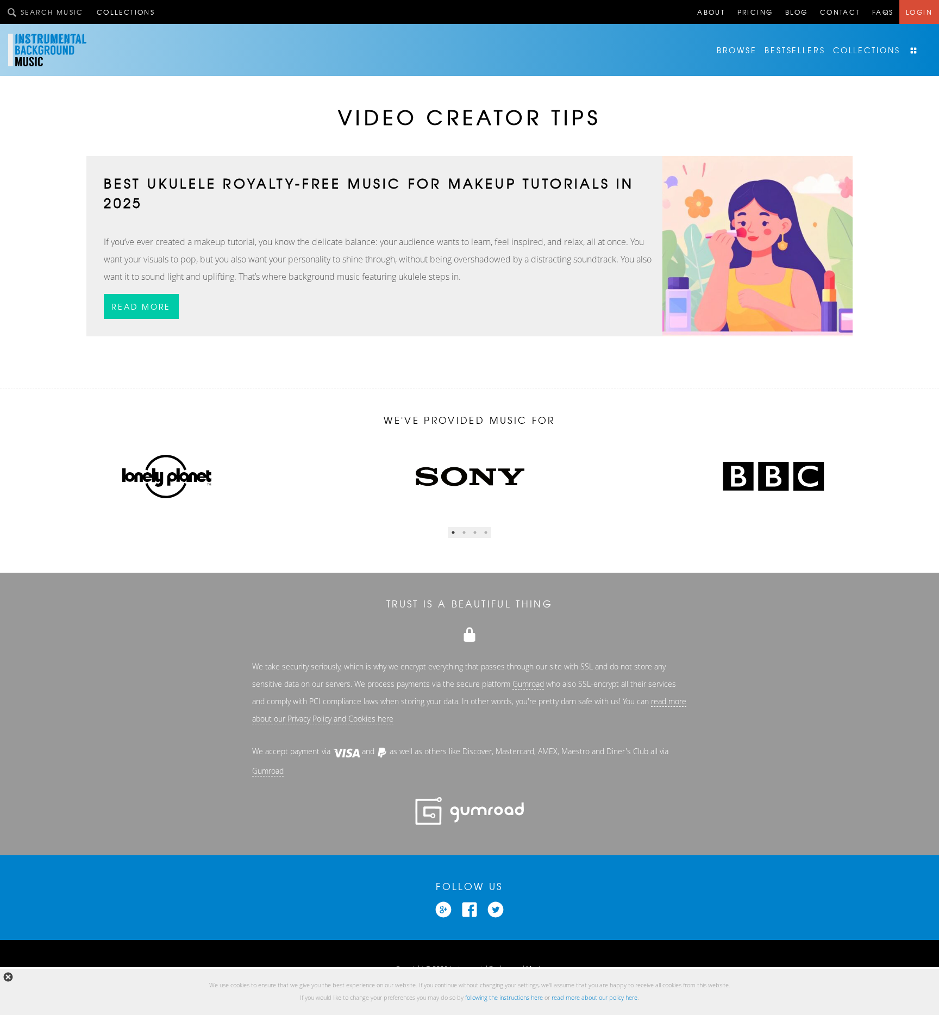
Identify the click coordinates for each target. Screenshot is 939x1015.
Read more (141, 306)
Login (919, 12)
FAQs (883, 12)
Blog (796, 12)
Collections (126, 12)
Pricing (755, 12)
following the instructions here (504, 997)
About (711, 12)
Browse (737, 50)
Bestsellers (795, 50)
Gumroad (528, 684)
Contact (840, 12)
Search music (52, 12)
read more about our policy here (594, 997)
